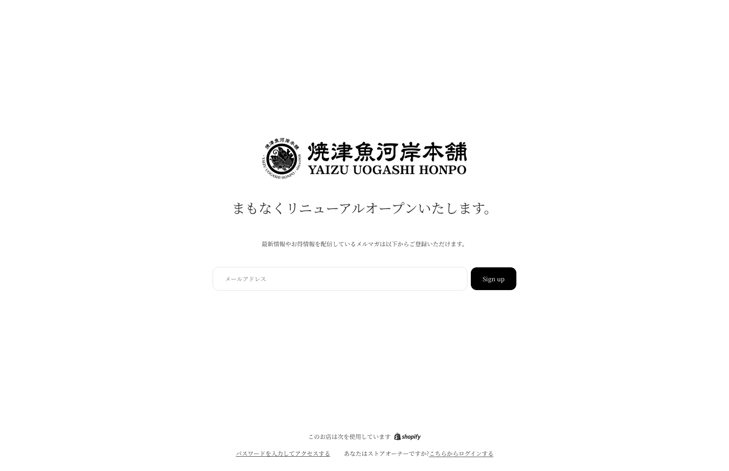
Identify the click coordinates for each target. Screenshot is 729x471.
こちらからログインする (461, 453)
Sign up (494, 279)
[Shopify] (407, 436)
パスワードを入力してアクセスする (283, 453)
